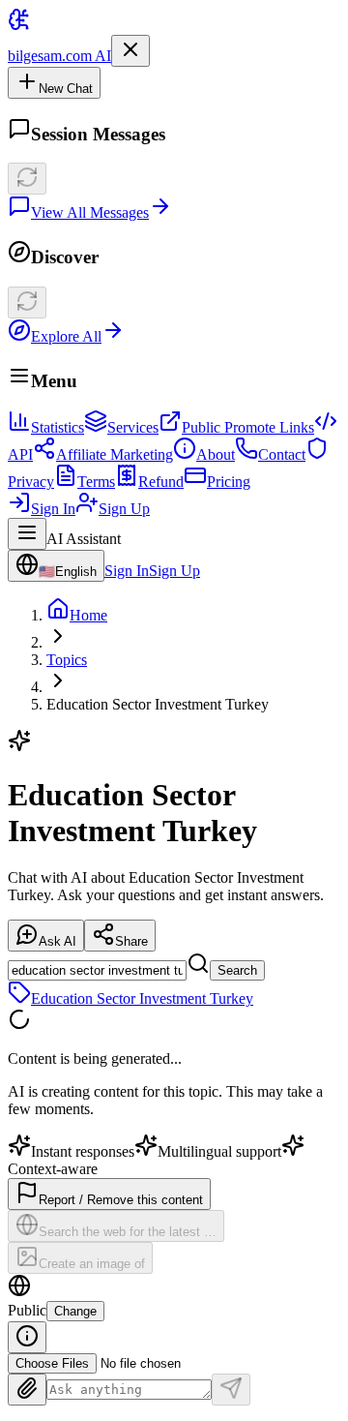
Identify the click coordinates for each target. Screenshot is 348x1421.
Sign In (53, 508)
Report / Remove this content (121, 1200)
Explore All (66, 336)
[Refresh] (27, 179)
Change (75, 1311)
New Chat (66, 88)
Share (131, 941)
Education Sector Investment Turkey (142, 998)
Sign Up (124, 508)
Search (237, 970)
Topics (66, 659)
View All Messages (90, 212)
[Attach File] (27, 1390)
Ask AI (57, 941)
